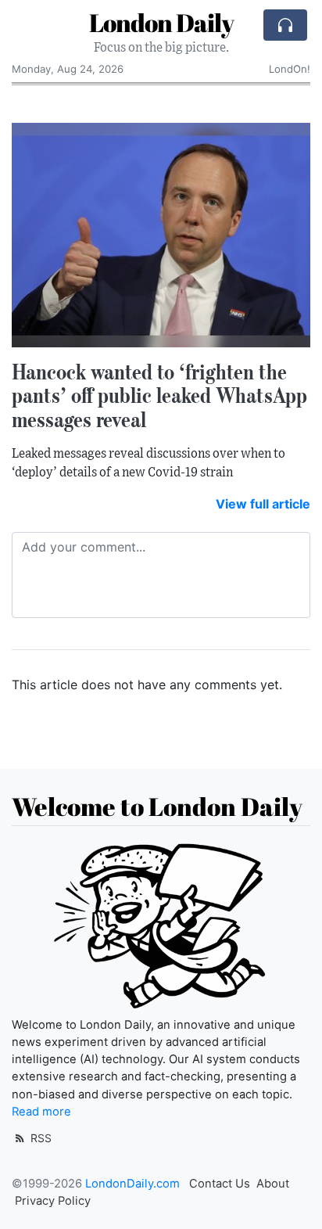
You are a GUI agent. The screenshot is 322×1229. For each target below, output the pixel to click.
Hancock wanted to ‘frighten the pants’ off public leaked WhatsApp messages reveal (159, 395)
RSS (39, 1138)
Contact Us (219, 1184)
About (272, 1184)
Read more (41, 1112)
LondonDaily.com (132, 1184)
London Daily (161, 22)
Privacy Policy (53, 1201)
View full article (263, 504)
